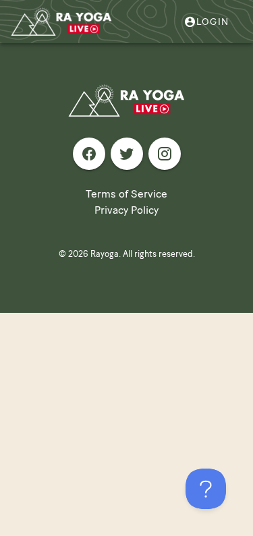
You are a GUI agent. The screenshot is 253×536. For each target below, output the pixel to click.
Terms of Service (126, 193)
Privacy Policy (126, 210)
